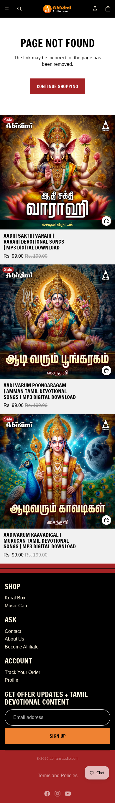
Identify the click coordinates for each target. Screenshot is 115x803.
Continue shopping (57, 86)
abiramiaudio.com (64, 759)
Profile (11, 680)
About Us (14, 638)
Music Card (17, 605)
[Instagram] (57, 793)
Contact (13, 631)
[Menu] (7, 9)
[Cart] (107, 8)
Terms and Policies (58, 775)
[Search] (19, 8)
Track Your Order (22, 672)
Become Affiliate (22, 646)
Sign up (58, 736)
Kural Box (15, 597)
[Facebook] (47, 793)
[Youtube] (67, 793)
